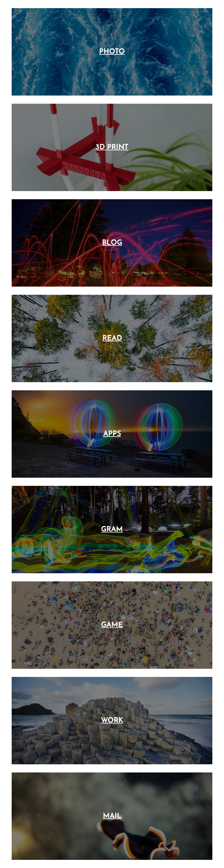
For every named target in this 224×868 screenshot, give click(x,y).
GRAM (112, 529)
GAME (112, 625)
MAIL (112, 816)
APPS (112, 434)
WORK (112, 720)
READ (112, 338)
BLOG (112, 242)
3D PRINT (112, 147)
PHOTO (112, 51)
